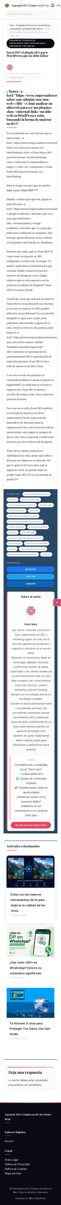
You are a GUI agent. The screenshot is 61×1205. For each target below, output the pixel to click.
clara (40, 366)
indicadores (32, 384)
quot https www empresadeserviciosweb (25, 538)
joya (30, 185)
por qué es (32, 199)
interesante (13, 138)
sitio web (12, 549)
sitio (10, 107)
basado (32, 242)
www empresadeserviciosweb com (22, 554)
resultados (23, 285)
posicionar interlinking (38, 527)
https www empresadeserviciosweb (22, 516)
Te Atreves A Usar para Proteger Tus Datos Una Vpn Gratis (30, 1029)
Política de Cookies (16, 1168)
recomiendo (41, 474)
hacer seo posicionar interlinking (21, 505)
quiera (20, 237)
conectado (41, 1080)
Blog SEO (9, 1141)
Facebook (30, 569)
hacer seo (12, 500)
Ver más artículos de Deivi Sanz (31, 825)
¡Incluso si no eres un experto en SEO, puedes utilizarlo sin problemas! (30, 308)
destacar (30, 237)
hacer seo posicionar (30, 500)
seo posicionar (14, 543)
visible (20, 270)
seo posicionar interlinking (36, 543)
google (13, 213)
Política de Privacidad (17, 1164)
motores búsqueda (16, 527)
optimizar (21, 265)
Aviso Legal (11, 1159)
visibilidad (12, 455)
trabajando (13, 261)
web (10, 103)
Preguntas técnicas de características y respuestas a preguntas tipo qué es (27, 43)
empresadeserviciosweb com (36, 494)
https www (34, 511)
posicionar (31, 147)
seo (16, 147)
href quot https (46, 505)
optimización (35, 351)
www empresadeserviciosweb (33, 549)
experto (28, 256)
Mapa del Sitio (13, 1173)
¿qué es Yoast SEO (38, 251)
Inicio (11, 25)
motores (47, 237)
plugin (45, 199)
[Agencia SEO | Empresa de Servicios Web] (7, 5)
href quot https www (16, 511)
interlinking (14, 152)
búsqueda (15, 242)
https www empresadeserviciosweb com (25, 521)
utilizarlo (23, 218)
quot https (12, 532)
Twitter (30, 576)
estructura (35, 427)
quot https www (28, 532)
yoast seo (46, 554)
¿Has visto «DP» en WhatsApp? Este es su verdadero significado (26, 968)
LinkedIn (30, 584)
